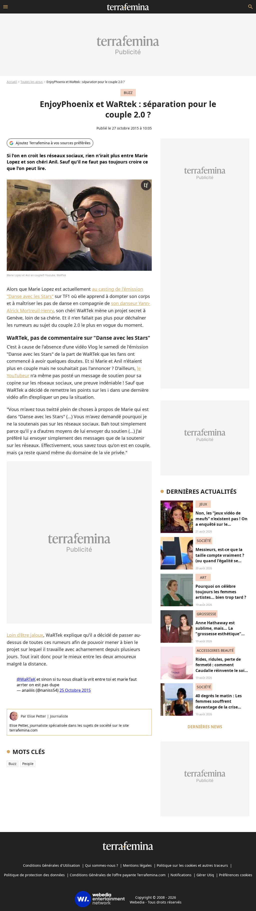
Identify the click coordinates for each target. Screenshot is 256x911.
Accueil (12, 82)
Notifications (181, 874)
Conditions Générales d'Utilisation (51, 865)
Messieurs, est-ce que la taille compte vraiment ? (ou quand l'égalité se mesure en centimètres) (220, 558)
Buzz (12, 763)
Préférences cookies (235, 874)
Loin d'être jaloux (25, 635)
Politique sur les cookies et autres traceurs (192, 865)
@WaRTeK (26, 679)
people (28, 763)
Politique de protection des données (34, 874)
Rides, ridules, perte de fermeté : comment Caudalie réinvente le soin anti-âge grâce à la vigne (221, 667)
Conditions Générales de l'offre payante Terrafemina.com (118, 874)
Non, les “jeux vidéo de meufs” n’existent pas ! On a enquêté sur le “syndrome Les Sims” (222, 521)
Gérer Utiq (205, 874)
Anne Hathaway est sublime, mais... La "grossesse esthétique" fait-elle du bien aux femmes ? (218, 634)
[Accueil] (128, 6)
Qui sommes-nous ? (101, 865)
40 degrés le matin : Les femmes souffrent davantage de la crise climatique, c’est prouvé (219, 704)
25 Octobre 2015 (75, 690)
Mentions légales (137, 865)
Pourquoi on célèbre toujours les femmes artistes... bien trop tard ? (221, 592)
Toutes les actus (31, 82)
